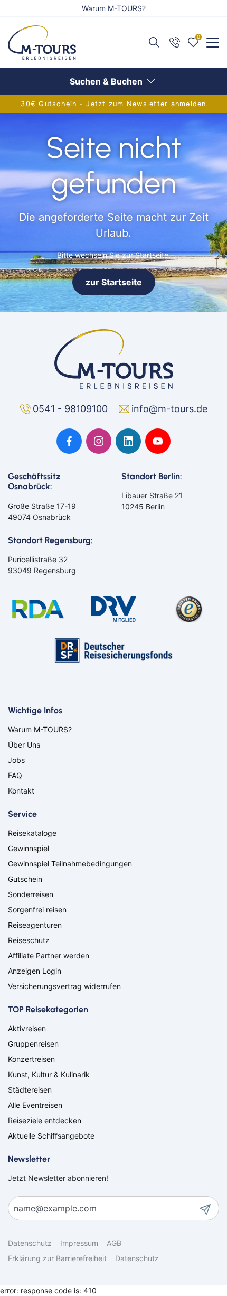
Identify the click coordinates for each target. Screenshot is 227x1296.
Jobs (16, 760)
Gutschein (25, 878)
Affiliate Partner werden (48, 955)
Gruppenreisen (33, 1043)
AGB (114, 1242)
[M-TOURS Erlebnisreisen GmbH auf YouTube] (158, 441)
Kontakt (21, 790)
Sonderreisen (30, 894)
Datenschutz (30, 1242)
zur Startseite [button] (114, 282)
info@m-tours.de (169, 408)
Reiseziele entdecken (44, 1120)
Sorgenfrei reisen (37, 909)
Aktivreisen (27, 1028)
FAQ (15, 775)
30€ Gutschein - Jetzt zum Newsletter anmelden (113, 104)
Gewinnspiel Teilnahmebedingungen (70, 863)
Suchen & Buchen (107, 81)
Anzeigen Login (34, 970)
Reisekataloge (32, 832)
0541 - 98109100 (71, 408)
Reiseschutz (29, 940)
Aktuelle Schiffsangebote (51, 1135)
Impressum (79, 1242)
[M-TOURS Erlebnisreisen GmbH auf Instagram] (98, 441)
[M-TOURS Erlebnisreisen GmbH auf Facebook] (69, 441)
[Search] (155, 42)
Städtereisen (30, 1089)
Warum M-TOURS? (114, 8)
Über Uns (24, 744)
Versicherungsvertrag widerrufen (64, 986)
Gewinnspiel (28, 848)
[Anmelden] (209, 1208)
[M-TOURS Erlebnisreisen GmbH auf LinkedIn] (128, 441)
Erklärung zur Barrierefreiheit (57, 1258)
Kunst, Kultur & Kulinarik (49, 1074)
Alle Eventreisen (35, 1105)
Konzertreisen (31, 1059)
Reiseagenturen (35, 924)
